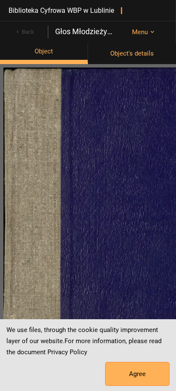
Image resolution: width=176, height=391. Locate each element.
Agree (137, 374)
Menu (140, 32)
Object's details (132, 53)
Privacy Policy (67, 352)
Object (44, 51)
